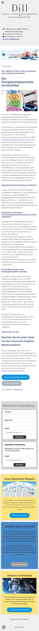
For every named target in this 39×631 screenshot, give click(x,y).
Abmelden (19, 465)
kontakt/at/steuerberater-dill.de (13, 371)
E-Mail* (7, 428)
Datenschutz (24, 619)
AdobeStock (18, 390)
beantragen (25, 168)
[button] (4, 55)
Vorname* (8, 412)
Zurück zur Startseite (11, 383)
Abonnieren (19, 437)
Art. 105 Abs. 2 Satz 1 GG (17, 302)
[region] (19, 54)
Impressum (14, 619)
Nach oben (20, 627)
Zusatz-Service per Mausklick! (19, 610)
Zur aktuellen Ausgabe (19, 515)
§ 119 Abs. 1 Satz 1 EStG (12, 252)
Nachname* (9, 420)
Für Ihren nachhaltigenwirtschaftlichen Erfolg (17, 55)
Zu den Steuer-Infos (19, 564)
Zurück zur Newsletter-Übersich (15, 377)
